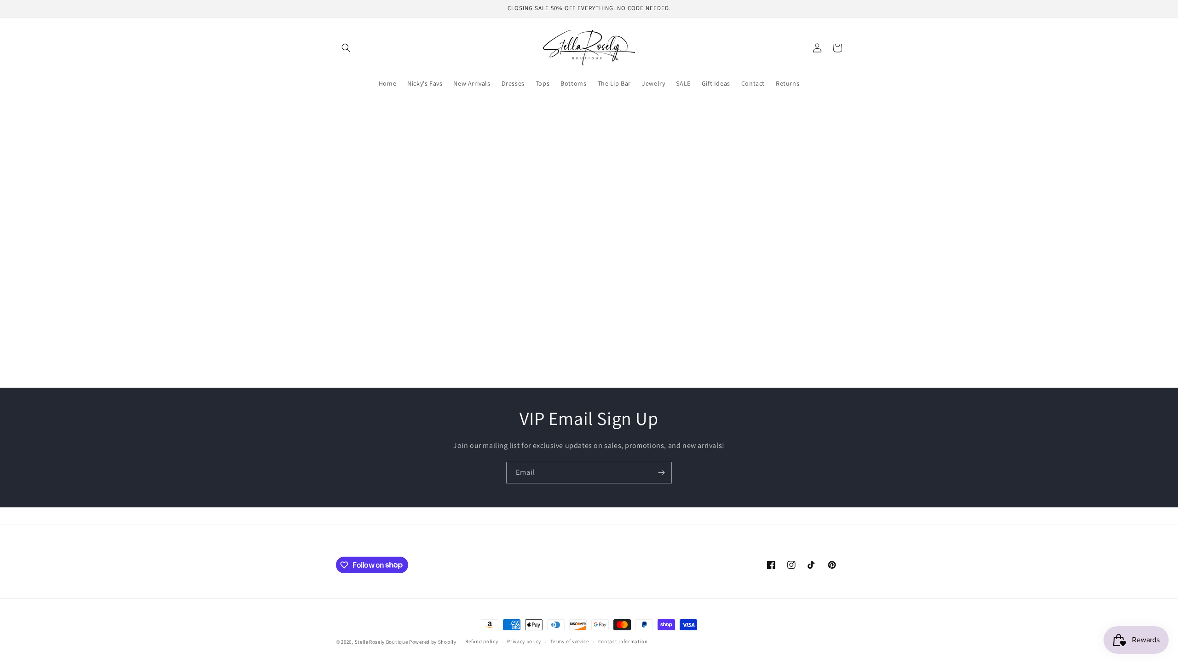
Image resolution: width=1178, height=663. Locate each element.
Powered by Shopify (432, 642)
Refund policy (481, 641)
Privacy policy (524, 641)
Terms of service (569, 641)
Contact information (623, 641)
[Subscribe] (661, 472)
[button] (346, 48)
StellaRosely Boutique (382, 642)
